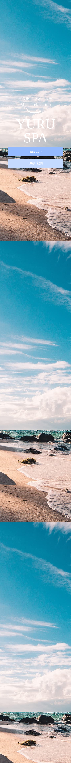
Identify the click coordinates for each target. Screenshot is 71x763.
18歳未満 (35, 163)
